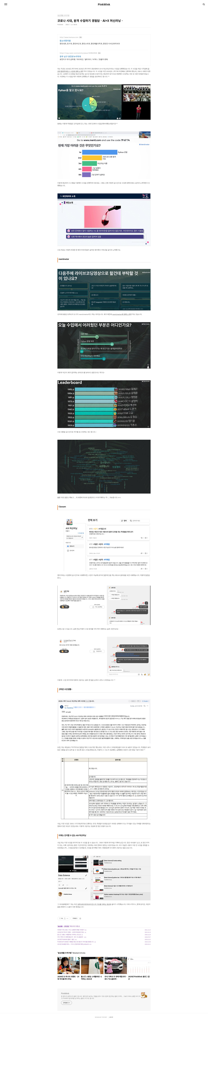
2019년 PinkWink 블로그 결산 (65, 939)
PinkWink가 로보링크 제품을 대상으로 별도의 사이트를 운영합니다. (75, 942)
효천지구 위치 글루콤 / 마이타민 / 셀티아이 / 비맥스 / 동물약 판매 (84, 59)
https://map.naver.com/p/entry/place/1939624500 (78, 53)
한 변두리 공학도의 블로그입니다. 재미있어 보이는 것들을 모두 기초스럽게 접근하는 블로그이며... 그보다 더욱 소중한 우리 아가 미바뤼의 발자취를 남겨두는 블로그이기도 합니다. (100, 997)
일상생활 (60, 926)
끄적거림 (66, 926)
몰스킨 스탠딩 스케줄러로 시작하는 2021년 (69, 934)
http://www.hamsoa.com (69, 37)
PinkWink (104, 4)
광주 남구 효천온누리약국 (70, 56)
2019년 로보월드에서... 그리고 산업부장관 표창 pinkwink (73, 944)
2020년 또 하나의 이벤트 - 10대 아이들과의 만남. (70, 932)
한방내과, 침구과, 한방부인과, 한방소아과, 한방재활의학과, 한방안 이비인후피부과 (90, 43)
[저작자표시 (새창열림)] (80, 918)
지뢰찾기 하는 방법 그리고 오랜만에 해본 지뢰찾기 (70, 930)
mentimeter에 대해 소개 (121, 314)
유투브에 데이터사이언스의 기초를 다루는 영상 (94, 904)
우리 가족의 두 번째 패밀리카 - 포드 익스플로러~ (70, 937)
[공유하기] (64, 918)
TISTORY (104, 1017)
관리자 (111, 1017)
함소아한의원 (65, 40)
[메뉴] (6, 4)
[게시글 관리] (67, 918)
